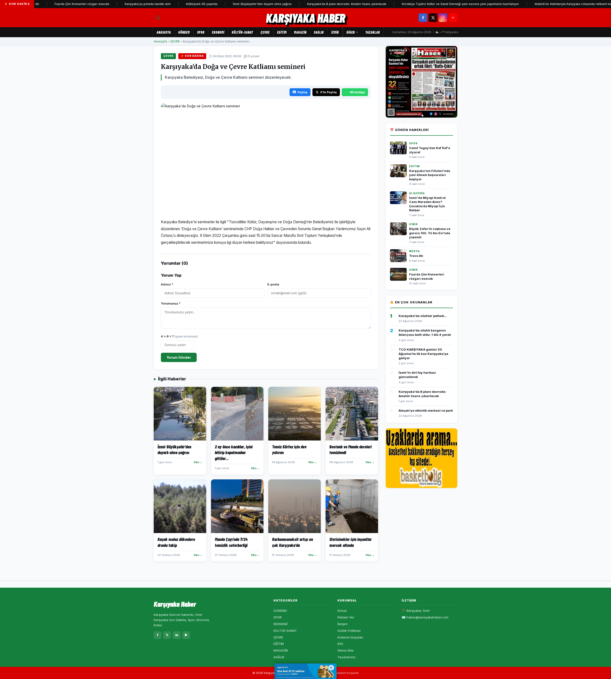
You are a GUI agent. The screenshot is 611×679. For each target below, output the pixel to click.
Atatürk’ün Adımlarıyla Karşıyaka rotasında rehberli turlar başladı (565, 4)
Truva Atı (416, 256)
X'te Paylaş (328, 92)
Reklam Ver (345, 617)
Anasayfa (164, 32)
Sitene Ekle (345, 650)
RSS (340, 644)
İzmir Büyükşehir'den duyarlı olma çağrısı (246, 4)
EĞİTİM (282, 32)
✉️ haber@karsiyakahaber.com (425, 617)
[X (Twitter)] (433, 17)
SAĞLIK (319, 32)
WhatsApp (357, 92)
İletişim (342, 624)
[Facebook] (423, 17)
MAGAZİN (300, 32)
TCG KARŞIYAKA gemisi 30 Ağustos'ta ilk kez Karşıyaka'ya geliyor (423, 353)
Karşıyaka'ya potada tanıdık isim (132, 4)
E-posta (273, 284)
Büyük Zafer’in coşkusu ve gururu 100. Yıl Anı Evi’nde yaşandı (429, 233)
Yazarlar (372, 32)
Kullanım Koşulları (350, 637)
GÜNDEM (184, 32)
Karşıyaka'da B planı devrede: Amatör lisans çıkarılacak (331, 4)
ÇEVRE (265, 32)
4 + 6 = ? (179, 336)
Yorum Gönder (179, 357)
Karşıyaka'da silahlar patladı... (423, 316)
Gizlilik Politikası (349, 630)
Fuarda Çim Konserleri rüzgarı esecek (66, 4)
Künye (342, 610)
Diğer (351, 32)
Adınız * (167, 284)
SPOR (201, 32)
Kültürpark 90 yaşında (186, 4)
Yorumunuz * (171, 303)
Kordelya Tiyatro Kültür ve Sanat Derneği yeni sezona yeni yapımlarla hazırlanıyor (445, 4)
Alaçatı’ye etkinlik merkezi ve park (426, 410)
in (176, 635)
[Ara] (158, 18)
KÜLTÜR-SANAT (242, 32)
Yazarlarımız (346, 657)
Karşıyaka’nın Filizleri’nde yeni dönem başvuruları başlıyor (429, 175)
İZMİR (335, 32)
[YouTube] (453, 17)
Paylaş (302, 92)
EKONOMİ (218, 32)
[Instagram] (443, 17)
